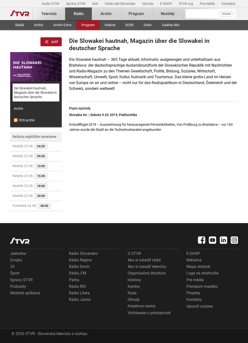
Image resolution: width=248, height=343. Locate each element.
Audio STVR (51, 4)
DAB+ (148, 25)
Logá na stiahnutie (202, 273)
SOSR (129, 25)
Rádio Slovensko (83, 253)
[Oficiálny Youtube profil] (212, 240)
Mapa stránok (198, 266)
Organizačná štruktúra (147, 273)
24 (12, 266)
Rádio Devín (79, 266)
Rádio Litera (79, 293)
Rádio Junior (80, 299)
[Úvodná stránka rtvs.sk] (20, 13)
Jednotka (18, 253)
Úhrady (134, 299)
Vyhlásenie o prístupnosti (149, 313)
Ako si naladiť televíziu (147, 266)
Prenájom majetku (202, 286)
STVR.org (186, 4)
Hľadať (226, 14)
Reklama (194, 260)
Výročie (148, 4)
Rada (132, 293)
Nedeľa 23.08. (29, 146)
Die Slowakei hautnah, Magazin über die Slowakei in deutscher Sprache (35, 92)
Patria (74, 280)
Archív (38, 25)
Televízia (49, 13)
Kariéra (134, 286)
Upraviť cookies (199, 306)
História (134, 280)
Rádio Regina (80, 260)
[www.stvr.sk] (20, 240)
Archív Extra (62, 25)
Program (88, 25)
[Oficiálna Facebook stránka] (202, 240)
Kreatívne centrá (141, 306)
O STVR (134, 253)
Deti (95, 4)
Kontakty (228, 4)
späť (54, 42)
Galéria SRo (170, 25)
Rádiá (19, 25)
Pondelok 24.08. (30, 206)
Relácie (110, 25)
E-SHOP (166, 4)
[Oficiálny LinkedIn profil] (223, 240)
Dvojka (16, 260)
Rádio (79, 13)
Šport (14, 273)
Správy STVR (76, 4)
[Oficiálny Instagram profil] (234, 240)
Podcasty (18, 286)
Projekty (193, 293)
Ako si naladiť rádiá (144, 260)
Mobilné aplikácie (25, 293)
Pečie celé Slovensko (120, 4)
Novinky (168, 13)
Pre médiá (208, 4)
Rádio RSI (77, 286)
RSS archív (27, 120)
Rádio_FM (77, 273)
